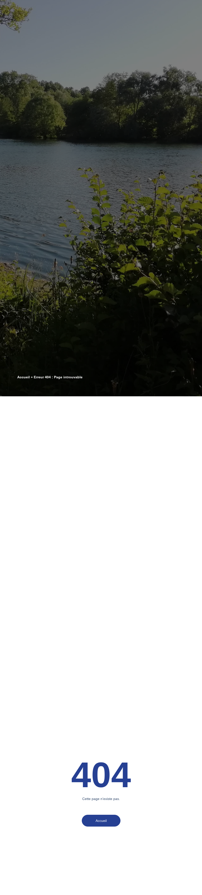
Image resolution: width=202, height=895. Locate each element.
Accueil (23, 377)
